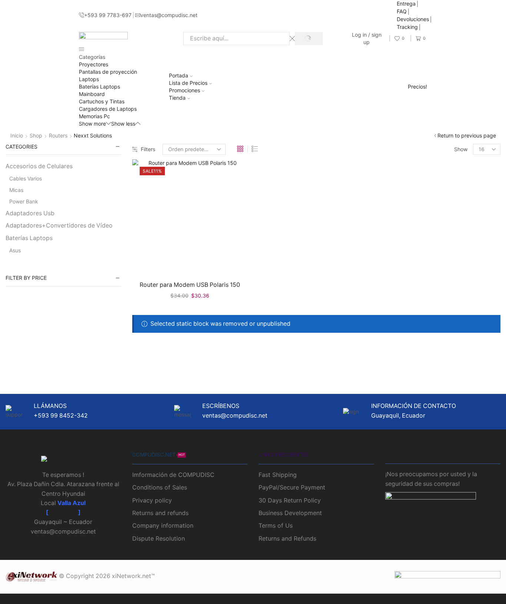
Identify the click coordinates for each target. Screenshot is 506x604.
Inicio (16, 135)
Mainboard (92, 94)
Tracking (407, 27)
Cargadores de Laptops (108, 109)
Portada (178, 75)
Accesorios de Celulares (39, 166)
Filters (148, 149)
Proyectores (93, 64)
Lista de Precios (188, 83)
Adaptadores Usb (30, 213)
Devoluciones (413, 19)
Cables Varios (25, 178)
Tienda (177, 97)
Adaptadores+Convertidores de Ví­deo (59, 225)
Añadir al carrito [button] (194, 262)
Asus (15, 250)
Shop (36, 135)
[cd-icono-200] (63, 460)
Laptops (89, 79)
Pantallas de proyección (108, 72)
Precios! (417, 86)
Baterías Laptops (99, 86)
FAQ (402, 11)
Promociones (184, 90)
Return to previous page (466, 135)
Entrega (406, 3)
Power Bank (23, 201)
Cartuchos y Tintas (101, 101)
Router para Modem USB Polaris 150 (190, 284)
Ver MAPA (63, 512)
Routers (58, 135)
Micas (16, 190)
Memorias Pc (94, 116)
